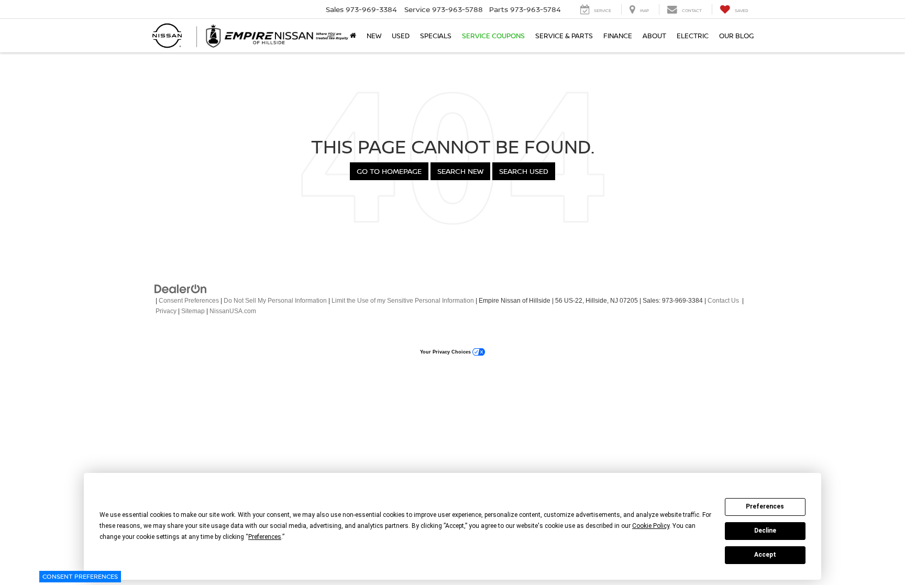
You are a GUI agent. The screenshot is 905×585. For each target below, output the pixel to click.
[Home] (353, 35)
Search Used (523, 171)
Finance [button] (617, 35)
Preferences (765, 506)
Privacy (166, 311)
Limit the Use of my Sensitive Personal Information (403, 300)
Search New (460, 171)
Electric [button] (693, 35)
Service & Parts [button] (564, 35)
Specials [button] (435, 35)
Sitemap (193, 311)
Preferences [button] (264, 536)
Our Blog (736, 35)
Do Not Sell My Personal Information (275, 300)
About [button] (654, 35)
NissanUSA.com (232, 311)
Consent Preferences (80, 576)
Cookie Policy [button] (650, 525)
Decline (765, 530)
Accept (765, 554)
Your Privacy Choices (446, 352)
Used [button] (401, 35)
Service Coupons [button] (493, 35)
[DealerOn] (180, 288)
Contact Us (723, 300)
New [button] (374, 35)
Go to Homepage (389, 171)
